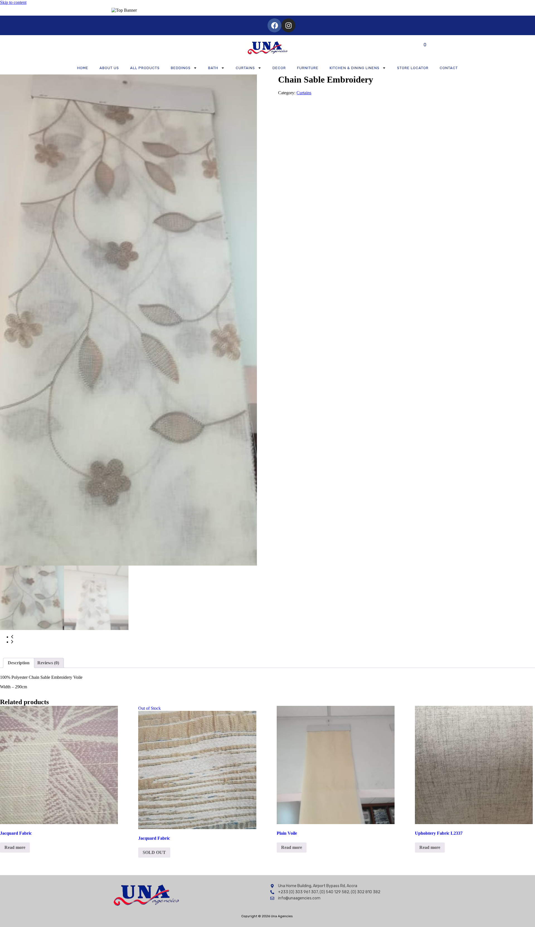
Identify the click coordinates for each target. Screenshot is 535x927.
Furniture (307, 68)
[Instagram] (288, 25)
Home (82, 68)
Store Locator (413, 68)
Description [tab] (19, 662)
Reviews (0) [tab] (48, 662)
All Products (145, 68)
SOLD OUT (154, 852)
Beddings (181, 68)
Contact (449, 68)
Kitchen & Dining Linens (355, 68)
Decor (279, 68)
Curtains (245, 68)
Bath (213, 68)
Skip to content (13, 2)
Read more (14, 847)
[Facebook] (274, 25)
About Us (109, 68)
